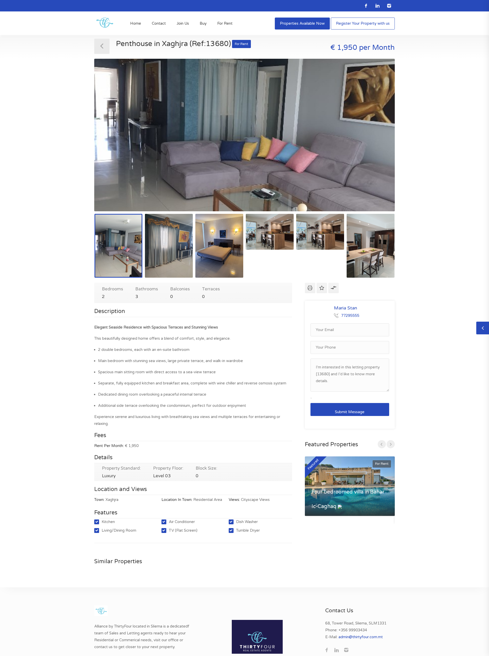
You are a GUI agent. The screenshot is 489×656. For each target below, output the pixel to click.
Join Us (182, 23)
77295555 (350, 315)
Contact (159, 23)
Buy (203, 23)
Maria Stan (345, 308)
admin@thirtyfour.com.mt (360, 637)
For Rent (225, 23)
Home (135, 23)
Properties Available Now (302, 23)
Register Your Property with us (363, 23)
